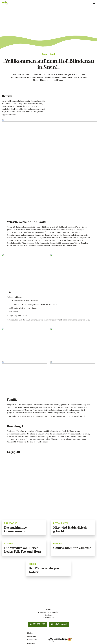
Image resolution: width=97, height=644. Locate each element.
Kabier (44, 54)
